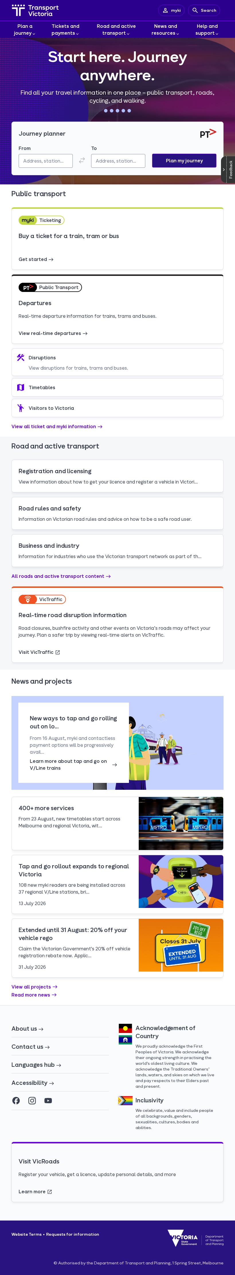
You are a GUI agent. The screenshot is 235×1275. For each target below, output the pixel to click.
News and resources (164, 29)
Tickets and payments (66, 29)
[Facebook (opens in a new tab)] (16, 1100)
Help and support (206, 29)
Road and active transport (116, 29)
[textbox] (46, 161)
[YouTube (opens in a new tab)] (48, 1100)
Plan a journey (23, 29)
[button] (184, 160)
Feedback (230, 170)
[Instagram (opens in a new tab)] (32, 1100)
